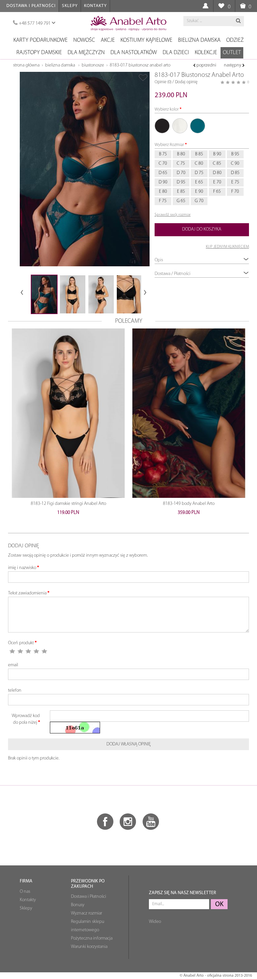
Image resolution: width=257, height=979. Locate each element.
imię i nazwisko (22, 567)
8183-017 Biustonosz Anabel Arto (140, 65)
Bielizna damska (199, 40)
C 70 (163, 163)
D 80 (217, 172)
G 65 (181, 200)
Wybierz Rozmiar (169, 145)
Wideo (155, 921)
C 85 (217, 163)
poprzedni (205, 65)
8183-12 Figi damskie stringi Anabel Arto (68, 503)
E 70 (217, 182)
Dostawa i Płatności (31, 6)
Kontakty (95, 6)
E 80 (163, 191)
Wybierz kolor (167, 109)
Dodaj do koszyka (201, 229)
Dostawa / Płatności (172, 273)
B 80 (181, 154)
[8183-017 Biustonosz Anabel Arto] (85, 169)
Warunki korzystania (89, 946)
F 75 (163, 200)
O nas (25, 891)
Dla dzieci (176, 52)
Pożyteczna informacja (91, 938)
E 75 (235, 182)
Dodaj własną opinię (128, 744)
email (13, 665)
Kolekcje (206, 52)
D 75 (199, 172)
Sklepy (70, 6)
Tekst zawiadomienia (27, 593)
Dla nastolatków (133, 52)
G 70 (199, 200)
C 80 (199, 163)
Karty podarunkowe (40, 40)
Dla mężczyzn (86, 52)
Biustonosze (93, 65)
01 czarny (162, 125)
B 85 (199, 154)
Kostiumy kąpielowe (146, 40)
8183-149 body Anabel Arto (189, 503)
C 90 (235, 163)
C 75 (181, 163)
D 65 (163, 172)
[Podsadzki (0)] (221, 6)
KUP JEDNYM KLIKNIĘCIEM (227, 247)
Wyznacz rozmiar (86, 913)
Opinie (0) (163, 82)
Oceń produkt (21, 643)
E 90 (199, 191)
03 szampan (179, 125)
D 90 (163, 182)
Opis (159, 260)
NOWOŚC (84, 40)
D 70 (181, 172)
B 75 (163, 154)
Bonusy (77, 904)
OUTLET (232, 52)
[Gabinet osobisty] (205, 6)
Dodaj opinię (186, 82)
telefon (14, 690)
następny (233, 65)
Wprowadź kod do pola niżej (26, 719)
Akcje (108, 40)
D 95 (181, 182)
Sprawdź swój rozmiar (173, 215)
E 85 (181, 191)
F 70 (235, 191)
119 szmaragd (197, 125)
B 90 (217, 154)
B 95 (235, 154)
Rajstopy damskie (39, 52)
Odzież (235, 40)
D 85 (235, 172)
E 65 (199, 182)
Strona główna (26, 65)
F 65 (217, 191)
